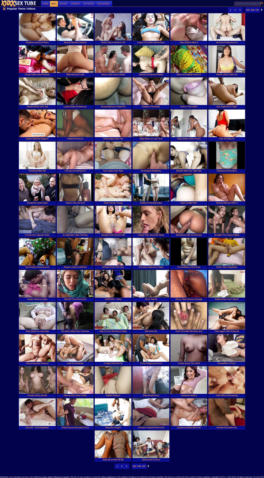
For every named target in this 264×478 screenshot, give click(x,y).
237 (257, 10)
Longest (75, 3)
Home (45, 3)
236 (252, 10)
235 (248, 10)
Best (53, 3)
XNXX (18, 3)
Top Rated (88, 3)
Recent (63, 3)
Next (260, 9)
